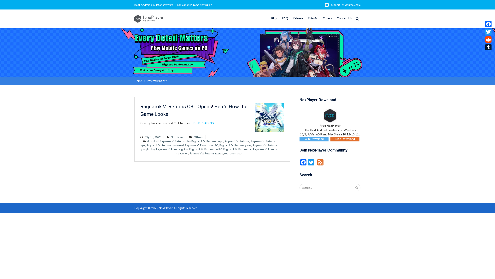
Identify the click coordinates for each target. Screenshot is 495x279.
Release (298, 18)
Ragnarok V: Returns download (165, 145)
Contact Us (344, 18)
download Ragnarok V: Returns (166, 141)
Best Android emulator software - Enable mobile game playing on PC (175, 4)
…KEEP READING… (203, 123)
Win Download (314, 138)
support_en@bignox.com (346, 4)
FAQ (285, 18)
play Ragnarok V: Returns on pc (204, 141)
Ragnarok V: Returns (236, 141)
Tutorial (313, 18)
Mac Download (345, 138)
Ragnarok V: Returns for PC (201, 145)
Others (327, 18)
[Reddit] (488, 39)
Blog (274, 18)
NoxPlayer (177, 137)
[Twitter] (488, 32)
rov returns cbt (233, 153)
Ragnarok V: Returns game (235, 145)
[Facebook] (488, 24)
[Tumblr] (488, 47)
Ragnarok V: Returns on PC (205, 149)
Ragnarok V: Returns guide (172, 149)
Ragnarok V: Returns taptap (206, 153)
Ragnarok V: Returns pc (237, 149)
